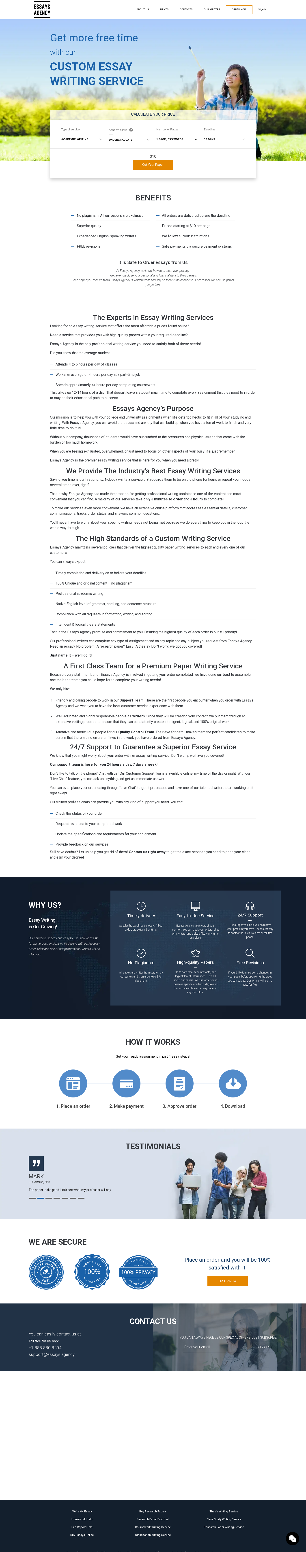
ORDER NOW (239, 9)
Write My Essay (82, 1511)
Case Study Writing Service (224, 1519)
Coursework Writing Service (153, 1527)
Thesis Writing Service (224, 1511)
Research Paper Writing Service (224, 1527)
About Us (143, 9)
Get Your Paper (153, 164)
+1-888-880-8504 (45, 1347)
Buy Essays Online (82, 1535)
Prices (164, 9)
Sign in (262, 9)
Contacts (186, 9)
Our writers (212, 9)
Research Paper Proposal (153, 1519)
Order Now (227, 1281)
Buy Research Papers (152, 1511)
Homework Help (82, 1519)
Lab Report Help (82, 1527)
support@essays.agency (52, 1354)
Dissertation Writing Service (153, 1535)
